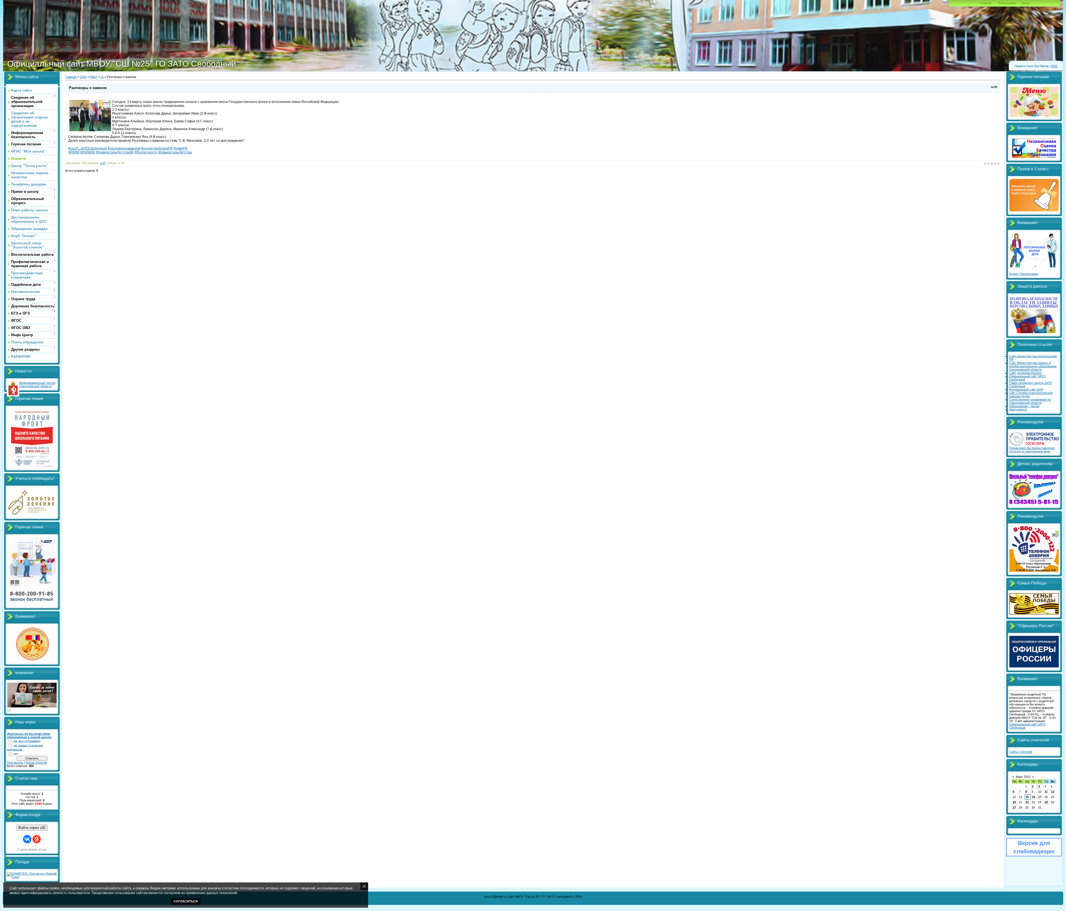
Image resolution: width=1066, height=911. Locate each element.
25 (1046, 802)
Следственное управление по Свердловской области (1030, 401)
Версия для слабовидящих (1034, 847)
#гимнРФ (180, 148)
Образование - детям (1024, 406)
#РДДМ (73, 152)
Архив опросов (36, 762)
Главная (986, 3)
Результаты (15, 762)
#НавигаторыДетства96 (115, 152)
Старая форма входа (32, 849)
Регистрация (1007, 3)
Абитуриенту (1018, 409)
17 (1040, 797)
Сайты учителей (1020, 751)
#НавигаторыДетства (175, 152)
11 (1046, 791)
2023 (83, 77)
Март (93, 77)
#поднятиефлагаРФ (157, 148)
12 (1052, 791)
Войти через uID (32, 828)
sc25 (102, 163)
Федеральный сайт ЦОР (1026, 389)
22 (1027, 802)
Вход (1025, 3)
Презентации (1029, 273)
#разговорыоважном (124, 148)
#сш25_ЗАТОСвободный (87, 148)
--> (9, 709)
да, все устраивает (27, 741)
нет (16, 753)
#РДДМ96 (87, 152)
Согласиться (186, 901)
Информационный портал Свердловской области (37, 384)
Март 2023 (1023, 776)
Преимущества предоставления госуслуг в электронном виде (1032, 449)
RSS (1054, 66)
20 (1014, 802)
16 (1033, 797)
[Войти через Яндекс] (36, 839)
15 (102, 77)
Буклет (1014, 273)
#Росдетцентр (146, 152)
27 (1014, 807)
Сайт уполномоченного (1025, 372)
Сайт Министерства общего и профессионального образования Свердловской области (1033, 366)
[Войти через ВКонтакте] (27, 839)
